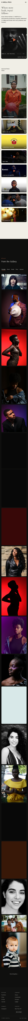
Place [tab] (17, 269)
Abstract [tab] (21, 269)
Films (2, 997)
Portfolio (3, 995)
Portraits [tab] (3, 269)
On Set (3, 999)
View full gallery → (14, 974)
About (16, 995)
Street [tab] (8, 269)
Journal (3, 1001)
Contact (17, 999)
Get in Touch (18, 1012)
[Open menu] (25, 2)
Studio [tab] (12, 269)
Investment (17, 997)
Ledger (16, 1001)
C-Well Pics (6, 2)
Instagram (3, 1008)
